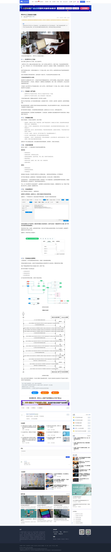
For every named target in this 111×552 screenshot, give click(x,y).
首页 (33, 1)
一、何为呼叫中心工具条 (78, 513)
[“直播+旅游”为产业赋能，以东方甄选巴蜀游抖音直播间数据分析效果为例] (40, 428)
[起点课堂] (55, 532)
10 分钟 (68, 17)
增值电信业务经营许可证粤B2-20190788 (41, 550)
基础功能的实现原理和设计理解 (60, 518)
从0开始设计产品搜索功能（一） (54, 432)
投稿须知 (59, 539)
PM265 (24, 545)
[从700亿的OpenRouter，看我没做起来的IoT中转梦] (76, 471)
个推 (45, 545)
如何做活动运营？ (41, 518)
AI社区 (58, 1)
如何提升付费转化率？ (42, 505)
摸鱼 (61, 1)
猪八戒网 (35, 545)
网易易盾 (42, 545)
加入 (89, 417)
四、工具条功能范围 (77, 519)
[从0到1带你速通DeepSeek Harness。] (76, 480)
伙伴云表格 (39, 545)
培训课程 (36, 1)
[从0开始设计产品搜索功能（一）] (66, 433)
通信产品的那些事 (26, 16)
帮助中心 (67, 539)
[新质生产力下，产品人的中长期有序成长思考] (76, 463)
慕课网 (57, 545)
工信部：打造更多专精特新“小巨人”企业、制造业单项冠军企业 (82, 438)
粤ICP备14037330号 (33, 548)
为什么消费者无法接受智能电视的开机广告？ (81, 500)
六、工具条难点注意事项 (78, 522)
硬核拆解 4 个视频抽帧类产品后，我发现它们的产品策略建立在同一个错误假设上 (84, 474)
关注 (33, 16)
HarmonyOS (65, 1)
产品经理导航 (28, 545)
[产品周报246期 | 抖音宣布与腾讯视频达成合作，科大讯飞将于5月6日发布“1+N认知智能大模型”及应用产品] (40, 440)
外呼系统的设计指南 (58, 505)
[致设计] (55, 533)
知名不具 (25, 461)
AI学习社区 (53, 545)
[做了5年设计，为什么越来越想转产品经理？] (76, 467)
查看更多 (88, 435)
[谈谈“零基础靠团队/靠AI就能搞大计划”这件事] (76, 458)
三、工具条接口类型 (77, 517)
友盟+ (47, 545)
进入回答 (88, 493)
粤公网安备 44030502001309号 (42, 548)
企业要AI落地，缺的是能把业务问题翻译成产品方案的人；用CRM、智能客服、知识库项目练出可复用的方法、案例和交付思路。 (45, 19)
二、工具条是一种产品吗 (78, 515)
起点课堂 (32, 545)
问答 (50, 1)
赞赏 (35, 392)
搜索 (71, 1)
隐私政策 (54, 539)
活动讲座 (46, 1)
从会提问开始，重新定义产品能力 (29, 432)
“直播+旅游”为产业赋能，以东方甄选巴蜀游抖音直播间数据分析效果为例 (29, 427)
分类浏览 (41, 1)
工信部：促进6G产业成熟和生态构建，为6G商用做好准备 (82, 448)
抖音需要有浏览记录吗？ (77, 496)
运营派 (27, 547)
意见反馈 (63, 539)
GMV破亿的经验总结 (25, 505)
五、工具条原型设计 (77, 521)
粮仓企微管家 (31, 547)
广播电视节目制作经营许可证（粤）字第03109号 (27, 550)
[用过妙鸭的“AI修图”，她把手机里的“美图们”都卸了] (66, 440)
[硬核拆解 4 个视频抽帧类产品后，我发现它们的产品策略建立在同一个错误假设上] (76, 475)
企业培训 (54, 1)
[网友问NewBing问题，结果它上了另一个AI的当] (66, 428)
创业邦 (50, 545)
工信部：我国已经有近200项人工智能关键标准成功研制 (82, 443)
